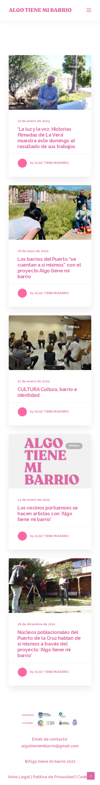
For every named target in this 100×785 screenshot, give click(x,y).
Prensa (74, 66)
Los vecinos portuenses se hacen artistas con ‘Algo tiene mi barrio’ (47, 513)
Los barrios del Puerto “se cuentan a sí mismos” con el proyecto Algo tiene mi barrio (49, 267)
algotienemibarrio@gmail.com (50, 746)
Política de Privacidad (54, 777)
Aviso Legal (19, 777)
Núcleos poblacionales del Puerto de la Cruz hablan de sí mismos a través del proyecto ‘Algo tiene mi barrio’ (49, 643)
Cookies (84, 777)
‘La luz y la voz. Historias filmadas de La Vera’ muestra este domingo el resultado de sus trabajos (46, 137)
